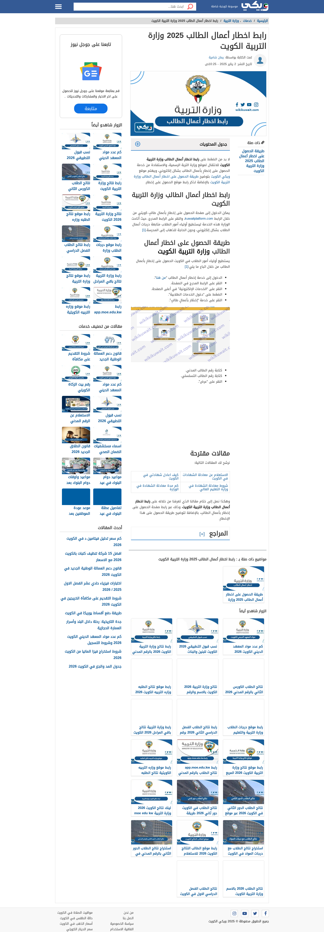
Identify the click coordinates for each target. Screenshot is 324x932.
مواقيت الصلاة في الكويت (75, 912)
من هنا (161, 278)
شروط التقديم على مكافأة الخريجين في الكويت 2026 (91, 601)
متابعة (90, 108)
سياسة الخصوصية (122, 923)
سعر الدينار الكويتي (79, 929)
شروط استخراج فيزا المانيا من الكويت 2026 (93, 654)
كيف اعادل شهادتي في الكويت (161, 476)
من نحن (129, 912)
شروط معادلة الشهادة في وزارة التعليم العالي (208, 487)
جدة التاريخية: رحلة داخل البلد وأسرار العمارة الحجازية (93, 625)
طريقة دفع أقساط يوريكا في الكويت (93, 613)
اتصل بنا (128, 918)
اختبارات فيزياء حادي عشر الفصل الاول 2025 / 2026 (92, 586)
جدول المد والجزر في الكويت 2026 (95, 666)
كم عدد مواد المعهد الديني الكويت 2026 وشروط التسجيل (94, 640)
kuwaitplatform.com (199, 218)
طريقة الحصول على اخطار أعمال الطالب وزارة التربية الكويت (182, 179)
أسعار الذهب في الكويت (76, 923)
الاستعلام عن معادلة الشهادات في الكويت (205, 476)
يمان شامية (216, 57)
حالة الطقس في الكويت (76, 918)
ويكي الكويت (220, 176)
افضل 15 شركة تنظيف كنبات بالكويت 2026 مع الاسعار (93, 556)
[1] (144, 230)
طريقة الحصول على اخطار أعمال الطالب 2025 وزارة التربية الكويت (251, 161)
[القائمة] (58, 6)
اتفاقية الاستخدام (122, 929)
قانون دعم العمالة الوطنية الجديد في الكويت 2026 (92, 571)
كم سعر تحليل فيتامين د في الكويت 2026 (94, 541)
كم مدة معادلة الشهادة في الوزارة (157, 487)
